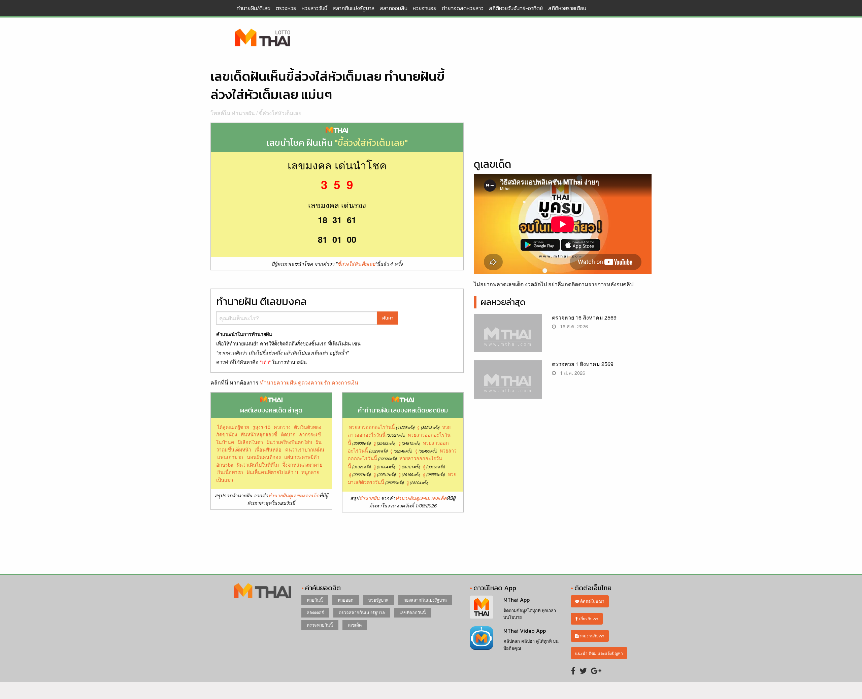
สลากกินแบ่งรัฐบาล (353, 8)
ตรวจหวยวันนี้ (320, 625)
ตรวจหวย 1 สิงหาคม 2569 (583, 364)
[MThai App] (481, 606)
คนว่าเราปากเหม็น (304, 449)
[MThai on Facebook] (573, 670)
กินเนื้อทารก (230, 471)
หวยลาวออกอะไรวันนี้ (372, 426)
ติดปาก (288, 434)
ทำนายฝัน (369, 498)
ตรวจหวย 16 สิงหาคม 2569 (584, 317)
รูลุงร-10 (261, 426)
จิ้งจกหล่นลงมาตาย (302, 464)
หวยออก (346, 600)
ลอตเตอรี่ (315, 612)
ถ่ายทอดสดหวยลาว (463, 8)
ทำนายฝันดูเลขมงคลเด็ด (293, 495)
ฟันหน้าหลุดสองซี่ (258, 434)
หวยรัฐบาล (378, 600)
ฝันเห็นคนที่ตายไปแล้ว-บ (272, 471)
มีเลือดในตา (250, 441)
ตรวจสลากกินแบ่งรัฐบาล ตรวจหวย (262, 38)
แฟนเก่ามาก (230, 456)
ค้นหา (387, 318)
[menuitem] (253, 8)
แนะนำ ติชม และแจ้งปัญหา (599, 653)
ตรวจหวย (286, 8)
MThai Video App (524, 631)
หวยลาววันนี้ (314, 8)
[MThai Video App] (481, 637)
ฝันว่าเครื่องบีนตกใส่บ (289, 441)
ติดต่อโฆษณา (591, 601)
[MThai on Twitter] (583, 670)
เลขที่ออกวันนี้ (413, 612)
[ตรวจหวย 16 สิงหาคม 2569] (508, 338)
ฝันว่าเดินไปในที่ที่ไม (258, 464)
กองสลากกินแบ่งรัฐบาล (425, 600)
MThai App (516, 600)
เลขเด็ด (355, 625)
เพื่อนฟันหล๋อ (268, 449)
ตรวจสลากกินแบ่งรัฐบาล (362, 612)
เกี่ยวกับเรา (588, 618)
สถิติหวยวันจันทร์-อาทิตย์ (516, 8)
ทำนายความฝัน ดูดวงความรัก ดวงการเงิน (309, 382)
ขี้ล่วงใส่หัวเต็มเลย (280, 113)
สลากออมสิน (393, 8)
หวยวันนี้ (315, 600)
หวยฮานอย (424, 8)
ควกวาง (282, 426)
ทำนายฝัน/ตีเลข (253, 8)
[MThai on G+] (596, 670)
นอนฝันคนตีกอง (264, 456)
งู (418, 426)
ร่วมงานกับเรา (591, 635)
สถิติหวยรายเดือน (567, 8)
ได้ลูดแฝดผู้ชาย (233, 426)
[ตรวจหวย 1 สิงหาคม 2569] (508, 385)
